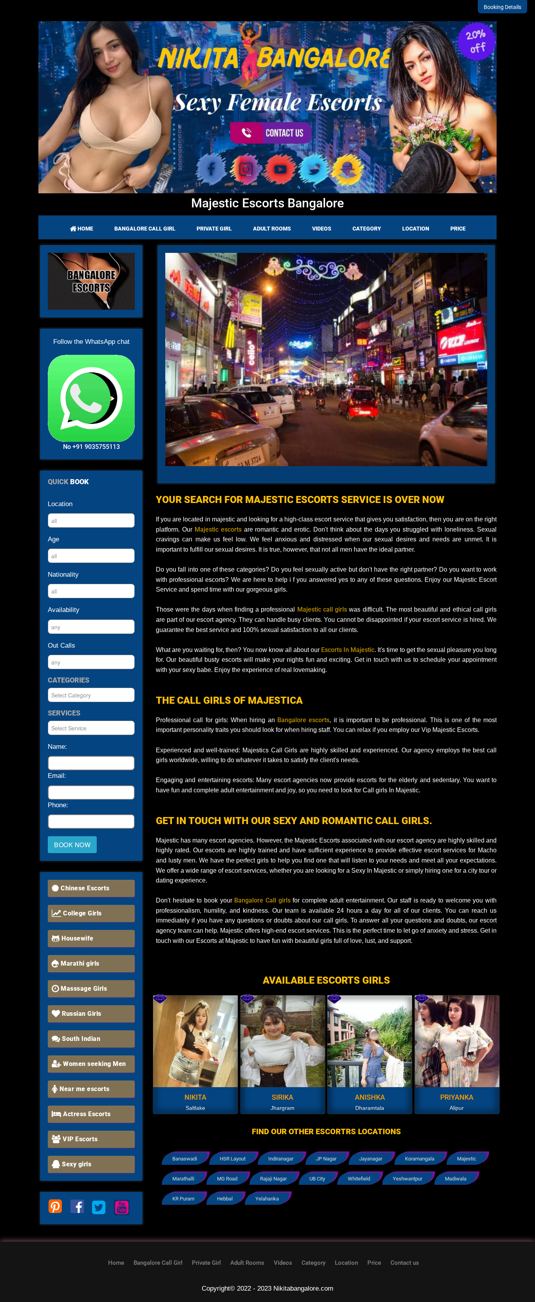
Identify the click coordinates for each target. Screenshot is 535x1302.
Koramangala (419, 1159)
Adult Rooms (272, 228)
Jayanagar (370, 1159)
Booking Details (502, 7)
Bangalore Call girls (262, 900)
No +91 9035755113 (91, 446)
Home (84, 228)
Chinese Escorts (84, 888)
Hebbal (225, 1199)
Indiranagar (280, 1159)
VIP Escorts (79, 1139)
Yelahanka (267, 1199)
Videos (321, 228)
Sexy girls (76, 1164)
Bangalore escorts (303, 720)
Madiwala (455, 1179)
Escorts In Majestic (347, 650)
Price (458, 228)
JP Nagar (326, 1159)
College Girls (81, 913)
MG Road (227, 1179)
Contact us (404, 1262)
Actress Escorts (86, 1114)
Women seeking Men (93, 1064)
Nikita (195, 1097)
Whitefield (359, 1179)
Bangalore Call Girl (144, 228)
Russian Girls (80, 1013)
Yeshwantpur (407, 1179)
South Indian (80, 1038)
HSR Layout (233, 1159)
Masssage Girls (83, 988)
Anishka (370, 1097)
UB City (317, 1179)
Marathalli (183, 1179)
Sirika (282, 1097)
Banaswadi (184, 1159)
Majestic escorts (217, 529)
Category (366, 228)
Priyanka (457, 1097)
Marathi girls (79, 963)
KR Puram (183, 1199)
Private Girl (214, 228)
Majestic (466, 1159)
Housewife (77, 938)
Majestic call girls (321, 609)
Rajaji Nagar (273, 1179)
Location (415, 228)
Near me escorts (84, 1089)
